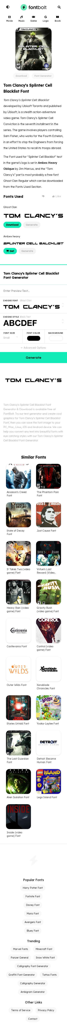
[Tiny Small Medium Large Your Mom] (11, 336)
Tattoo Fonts (49, 974)
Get (11, 251)
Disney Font (33, 905)
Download (21, 75)
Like (58, 196)
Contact (32, 1018)
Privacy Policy (46, 1010)
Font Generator (43, 75)
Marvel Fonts (20, 949)
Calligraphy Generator (32, 983)
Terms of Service (20, 1010)
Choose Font (10, 300)
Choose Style (11, 317)
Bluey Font (33, 930)
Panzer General (19, 957)
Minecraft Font (44, 949)
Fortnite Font (32, 896)
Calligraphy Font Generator (32, 966)
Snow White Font (45, 957)
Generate (32, 224)
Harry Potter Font (33, 887)
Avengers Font (33, 922)
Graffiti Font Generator (22, 974)
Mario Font (33, 913)
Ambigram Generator (33, 991)
